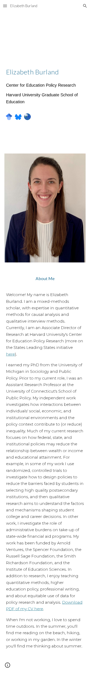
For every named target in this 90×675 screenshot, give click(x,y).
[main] (45, 72)
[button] (5, 6)
